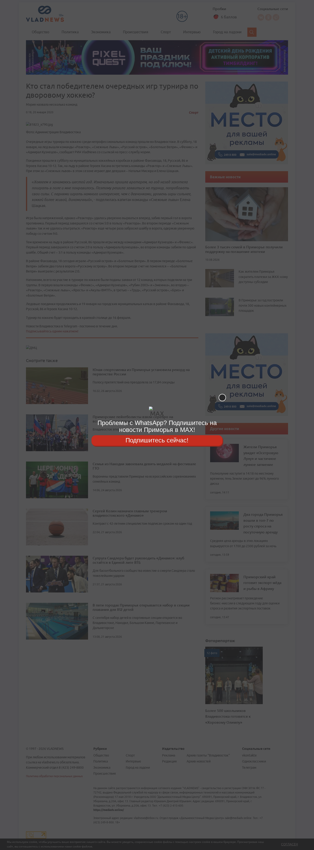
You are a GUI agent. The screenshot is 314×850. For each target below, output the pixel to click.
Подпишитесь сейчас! (157, 440)
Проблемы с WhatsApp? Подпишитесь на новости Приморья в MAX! (157, 426)
